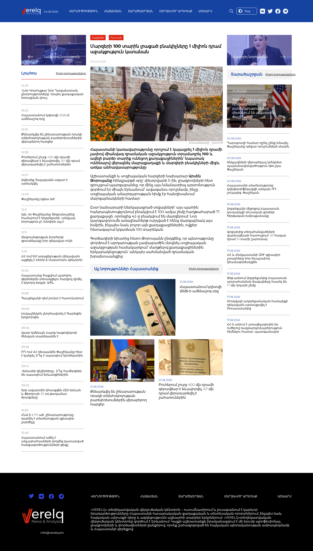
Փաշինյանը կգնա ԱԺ (38, 199)
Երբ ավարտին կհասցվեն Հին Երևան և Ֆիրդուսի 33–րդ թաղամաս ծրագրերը (51, 393)
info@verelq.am (52, 533)
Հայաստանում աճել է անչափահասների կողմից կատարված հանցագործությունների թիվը (52, 441)
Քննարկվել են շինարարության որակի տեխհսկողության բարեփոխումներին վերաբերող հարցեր (51, 138)
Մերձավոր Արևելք (175, 11)
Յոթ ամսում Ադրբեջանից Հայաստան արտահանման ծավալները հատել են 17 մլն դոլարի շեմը (257, 281)
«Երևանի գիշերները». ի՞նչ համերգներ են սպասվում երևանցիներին (51, 372)
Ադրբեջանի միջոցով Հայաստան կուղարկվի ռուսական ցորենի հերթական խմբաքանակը (253, 212)
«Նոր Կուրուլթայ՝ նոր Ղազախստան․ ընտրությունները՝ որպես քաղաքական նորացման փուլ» (52, 94)
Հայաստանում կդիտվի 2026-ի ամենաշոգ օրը (45, 117)
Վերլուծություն (83, 11)
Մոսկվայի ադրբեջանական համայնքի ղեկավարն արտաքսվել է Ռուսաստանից (257, 304)
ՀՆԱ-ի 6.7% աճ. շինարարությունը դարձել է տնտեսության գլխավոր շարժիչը (47, 418)
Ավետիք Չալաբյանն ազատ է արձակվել (44, 181)
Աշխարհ (205, 11)
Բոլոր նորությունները (71, 73)
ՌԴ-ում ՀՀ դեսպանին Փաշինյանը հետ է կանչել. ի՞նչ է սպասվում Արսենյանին (52, 353)
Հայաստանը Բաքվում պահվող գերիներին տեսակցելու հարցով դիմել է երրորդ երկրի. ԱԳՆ (51, 279)
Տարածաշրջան (140, 11)
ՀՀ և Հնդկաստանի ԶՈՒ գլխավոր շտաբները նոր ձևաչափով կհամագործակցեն (253, 258)
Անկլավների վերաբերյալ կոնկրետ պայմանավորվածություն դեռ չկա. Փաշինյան (254, 165)
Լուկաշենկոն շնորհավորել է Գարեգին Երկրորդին (51, 315)
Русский (116, 37)
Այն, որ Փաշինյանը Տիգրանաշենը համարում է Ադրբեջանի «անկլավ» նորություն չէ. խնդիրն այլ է (48, 218)
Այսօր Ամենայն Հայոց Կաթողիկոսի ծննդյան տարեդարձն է (49, 334)
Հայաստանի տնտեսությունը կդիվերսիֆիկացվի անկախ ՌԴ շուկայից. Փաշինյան (251, 189)
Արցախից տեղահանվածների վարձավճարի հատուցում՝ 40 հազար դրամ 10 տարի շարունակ (256, 235)
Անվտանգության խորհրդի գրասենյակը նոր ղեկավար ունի (46, 239)
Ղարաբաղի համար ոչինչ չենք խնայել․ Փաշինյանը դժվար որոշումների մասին (258, 144)
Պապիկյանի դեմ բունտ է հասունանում (52, 298)
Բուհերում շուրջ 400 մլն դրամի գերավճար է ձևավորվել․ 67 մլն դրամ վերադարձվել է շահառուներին (50, 160)
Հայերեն (98, 37)
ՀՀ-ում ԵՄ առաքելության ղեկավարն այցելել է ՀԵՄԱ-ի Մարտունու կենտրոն (51, 258)
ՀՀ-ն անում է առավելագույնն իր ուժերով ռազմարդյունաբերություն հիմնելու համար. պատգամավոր (254, 328)
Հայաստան (113, 11)
